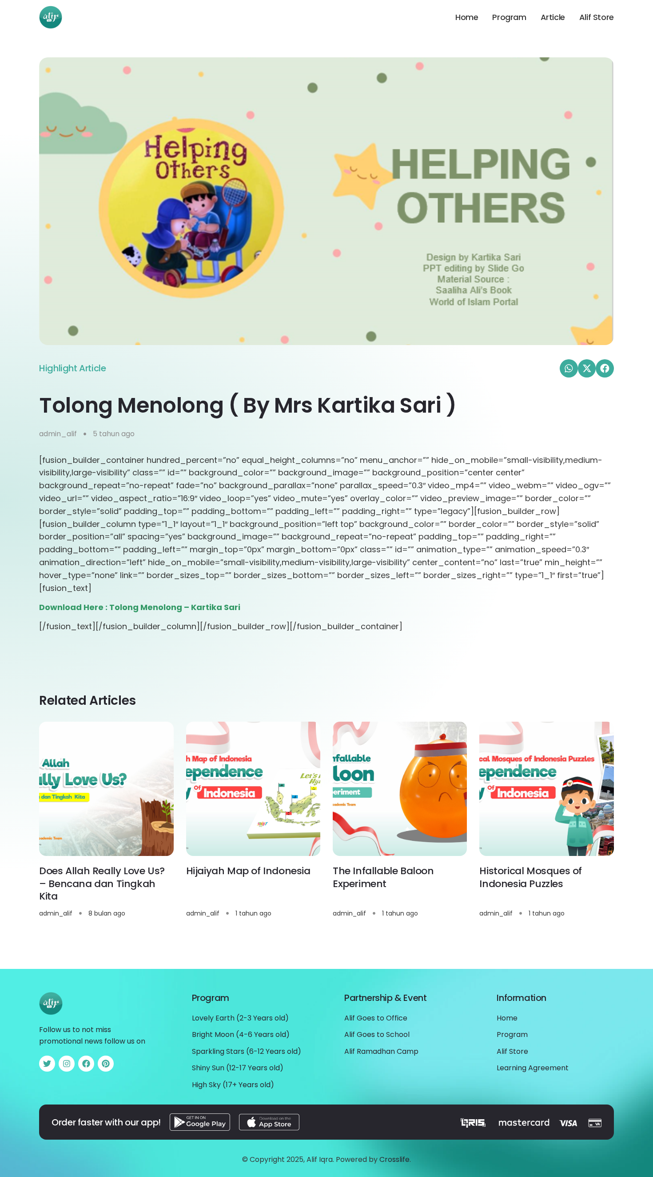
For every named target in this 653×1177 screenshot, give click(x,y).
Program (509, 17)
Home (466, 17)
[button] (569, 368)
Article (553, 17)
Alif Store (596, 17)
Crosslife (394, 1159)
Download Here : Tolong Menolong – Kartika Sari (139, 607)
